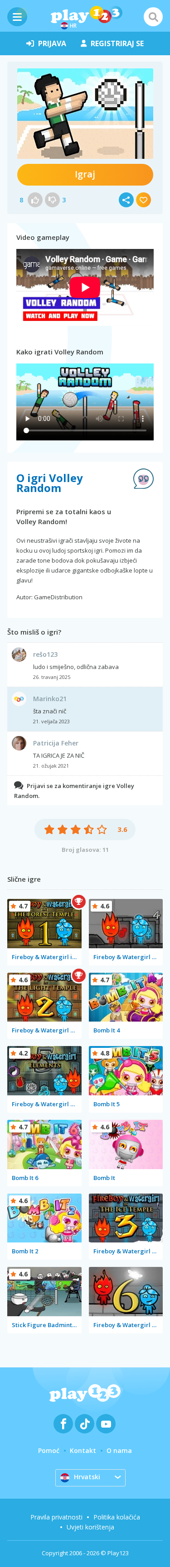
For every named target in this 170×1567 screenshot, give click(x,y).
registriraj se (117, 43)
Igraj (85, 174)
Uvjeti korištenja (90, 1527)
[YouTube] (106, 1423)
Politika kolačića (116, 1517)
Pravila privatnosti (56, 1517)
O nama (119, 1450)
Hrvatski (87, 1476)
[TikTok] (84, 1423)
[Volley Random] (85, 113)
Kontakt (83, 1450)
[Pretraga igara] (153, 16)
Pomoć (48, 1450)
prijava (52, 43)
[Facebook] (63, 1423)
